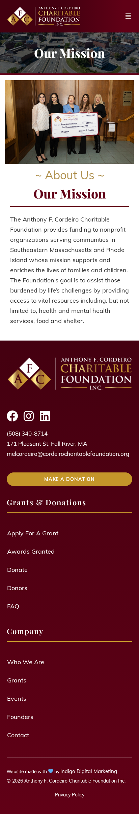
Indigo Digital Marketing (88, 771)
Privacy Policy (69, 794)
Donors (17, 587)
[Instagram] (28, 416)
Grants (16, 680)
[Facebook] (12, 416)
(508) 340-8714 (27, 433)
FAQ (13, 606)
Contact (18, 734)
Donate (17, 569)
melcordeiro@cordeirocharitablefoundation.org (68, 454)
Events (16, 698)
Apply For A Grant (32, 533)
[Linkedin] (45, 416)
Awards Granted (31, 551)
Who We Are (25, 661)
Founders (20, 716)
